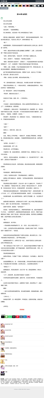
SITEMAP (20, 389)
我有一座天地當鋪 (12, 378)
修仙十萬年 (39, 380)
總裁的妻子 (41, 382)
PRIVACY (25, 389)
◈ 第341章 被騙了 (4, 8)
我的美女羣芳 (14, 380)
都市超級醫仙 (30, 378)
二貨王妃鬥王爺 (25, 382)
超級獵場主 (7, 382)
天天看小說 (4, 1)
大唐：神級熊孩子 (24, 378)
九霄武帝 (9, 380)
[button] (3, 316)
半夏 (4, 382)
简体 (42, 1)
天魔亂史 (27, 383)
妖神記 (30, 380)
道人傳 (21, 383)
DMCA (22, 389)
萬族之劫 (34, 380)
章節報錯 (22, 309)
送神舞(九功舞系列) (25, 381)
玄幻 (5, 3)
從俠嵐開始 (36, 382)
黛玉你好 (31, 381)
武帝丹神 (7, 378)
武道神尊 (18, 378)
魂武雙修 (35, 378)
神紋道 (23, 380)
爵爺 (24, 383)
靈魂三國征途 (31, 382)
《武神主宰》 (10, 3)
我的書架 (37, 1)
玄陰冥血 (27, 380)
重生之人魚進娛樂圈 (14, 382)
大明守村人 (19, 380)
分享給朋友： (3, 314)
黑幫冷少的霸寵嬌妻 (37, 381)
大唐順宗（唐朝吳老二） (5, 383)
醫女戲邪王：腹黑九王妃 (15, 383)
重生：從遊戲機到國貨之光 (16, 381)
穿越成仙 (20, 382)
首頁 (1, 3)
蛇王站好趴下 (7, 381)
